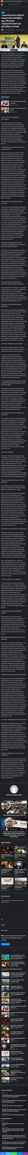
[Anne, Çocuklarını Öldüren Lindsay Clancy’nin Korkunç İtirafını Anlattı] (5, 964)
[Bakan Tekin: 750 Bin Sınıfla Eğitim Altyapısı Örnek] (21, 849)
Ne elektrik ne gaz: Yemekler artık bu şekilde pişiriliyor (17, 993)
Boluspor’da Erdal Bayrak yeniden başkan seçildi (7, 856)
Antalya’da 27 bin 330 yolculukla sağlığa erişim (16, 987)
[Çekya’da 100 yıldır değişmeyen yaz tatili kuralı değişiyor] (5, 1073)
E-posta (3, 924)
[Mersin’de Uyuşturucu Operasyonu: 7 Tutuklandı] (7, 881)
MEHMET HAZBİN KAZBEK (8, 29)
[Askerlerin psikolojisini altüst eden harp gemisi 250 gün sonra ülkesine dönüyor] (5, 975)
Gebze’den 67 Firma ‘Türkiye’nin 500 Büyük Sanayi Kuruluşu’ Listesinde (18, 1000)
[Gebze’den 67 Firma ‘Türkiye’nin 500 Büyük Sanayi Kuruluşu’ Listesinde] (5, 1001)
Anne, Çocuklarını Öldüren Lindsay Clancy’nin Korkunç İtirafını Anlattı (17, 963)
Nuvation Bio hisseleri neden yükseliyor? (12, 969)
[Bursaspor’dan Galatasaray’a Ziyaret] (5, 110)
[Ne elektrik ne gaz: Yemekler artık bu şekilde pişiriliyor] (5, 994)
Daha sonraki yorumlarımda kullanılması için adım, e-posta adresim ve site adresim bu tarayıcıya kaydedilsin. (13, 938)
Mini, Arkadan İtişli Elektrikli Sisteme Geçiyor (17, 1065)
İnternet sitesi (4, 930)
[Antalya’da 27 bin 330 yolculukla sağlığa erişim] (5, 988)
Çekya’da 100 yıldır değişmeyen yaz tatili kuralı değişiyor (17, 1072)
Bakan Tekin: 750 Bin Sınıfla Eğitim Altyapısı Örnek (20, 856)
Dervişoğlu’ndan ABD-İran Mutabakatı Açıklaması (7, 871)
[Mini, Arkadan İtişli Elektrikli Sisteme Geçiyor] (5, 1066)
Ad (2, 919)
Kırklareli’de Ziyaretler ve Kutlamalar (20, 886)
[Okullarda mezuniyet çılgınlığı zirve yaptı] (5, 103)
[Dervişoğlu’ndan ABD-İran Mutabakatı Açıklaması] (7, 864)
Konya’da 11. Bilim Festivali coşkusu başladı (17, 980)
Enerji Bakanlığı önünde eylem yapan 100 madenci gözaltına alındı (21, 871)
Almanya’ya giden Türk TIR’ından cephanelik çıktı (17, 1058)
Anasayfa (4, 9)
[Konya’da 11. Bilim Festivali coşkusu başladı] (5, 982)
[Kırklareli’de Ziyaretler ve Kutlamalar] (21, 881)
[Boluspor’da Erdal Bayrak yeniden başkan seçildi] (7, 849)
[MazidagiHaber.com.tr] (14, 4)
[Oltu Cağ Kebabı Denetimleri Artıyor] (5, 1040)
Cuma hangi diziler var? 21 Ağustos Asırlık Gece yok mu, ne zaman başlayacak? (17, 956)
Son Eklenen (14, 950)
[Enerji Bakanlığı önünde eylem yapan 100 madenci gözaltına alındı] (21, 864)
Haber (9, 9)
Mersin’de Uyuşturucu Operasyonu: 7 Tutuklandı (7, 887)
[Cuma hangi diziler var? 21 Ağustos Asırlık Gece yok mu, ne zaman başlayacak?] (5, 957)
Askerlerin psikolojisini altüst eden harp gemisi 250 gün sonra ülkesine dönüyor (18, 974)
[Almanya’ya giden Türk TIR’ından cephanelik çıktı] (5, 1060)
